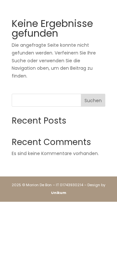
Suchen (93, 100)
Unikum (58, 192)
